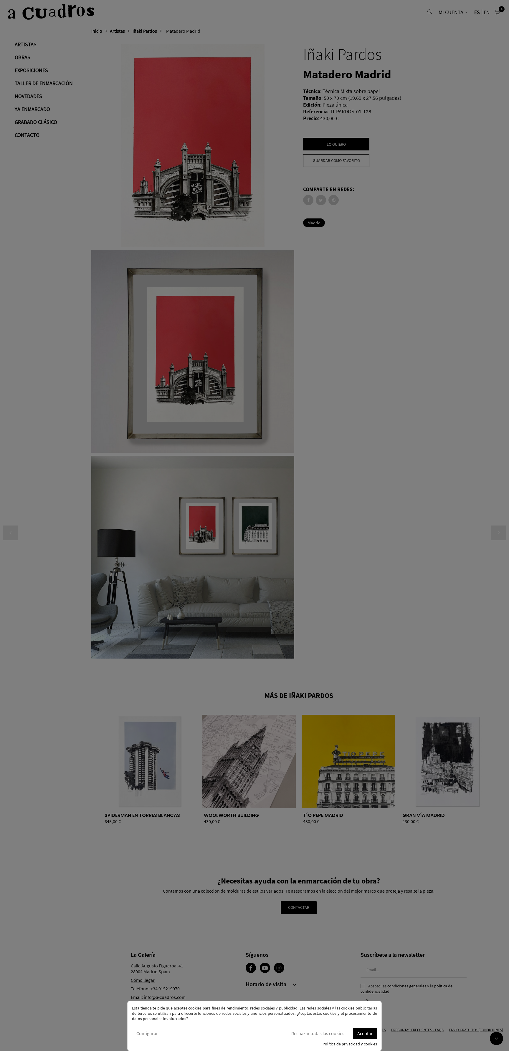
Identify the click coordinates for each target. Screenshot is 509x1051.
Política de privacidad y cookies (350, 1044)
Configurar (147, 1033)
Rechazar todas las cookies (317, 1033)
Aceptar (365, 1033)
